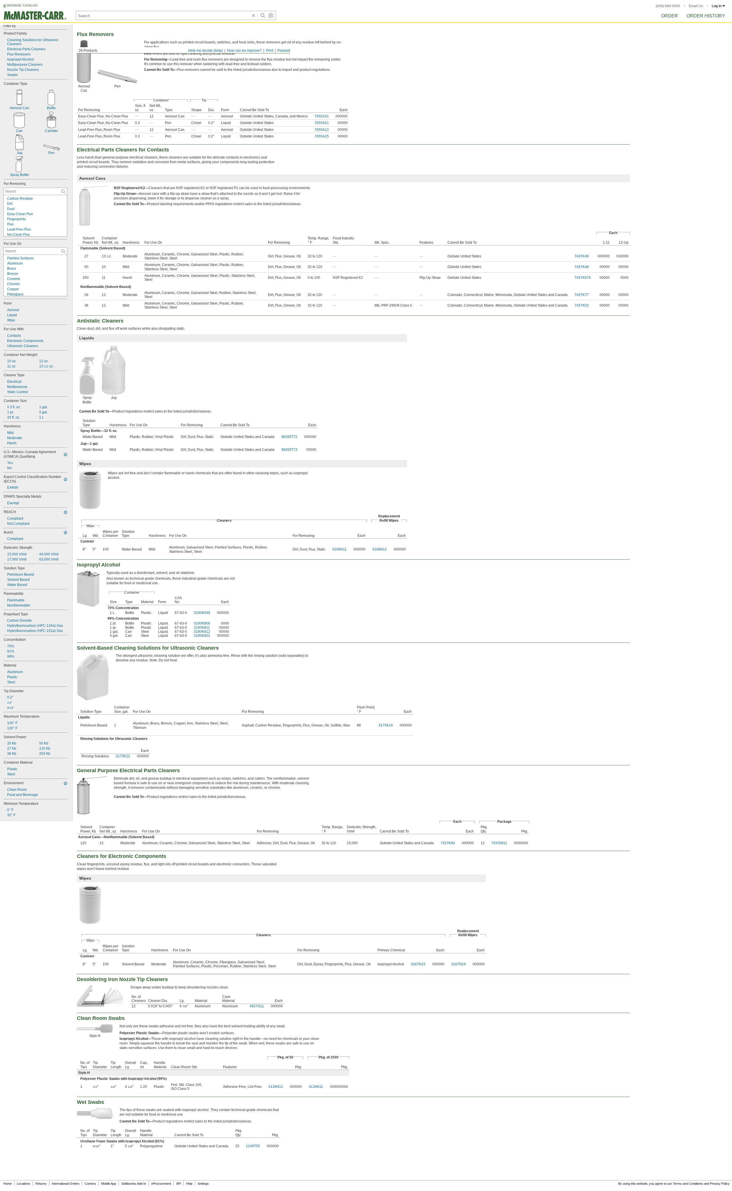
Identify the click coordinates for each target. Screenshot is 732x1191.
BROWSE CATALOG (22, 5)
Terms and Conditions (688, 1183)
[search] (63, 191)
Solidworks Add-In (133, 1183)
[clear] (253, 15)
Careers (90, 1183)
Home (7, 1183)
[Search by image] (271, 15)
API (178, 1183)
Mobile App (108, 1183)
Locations (23, 1183)
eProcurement (161, 1183)
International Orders (65, 1183)
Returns (41, 1183)
